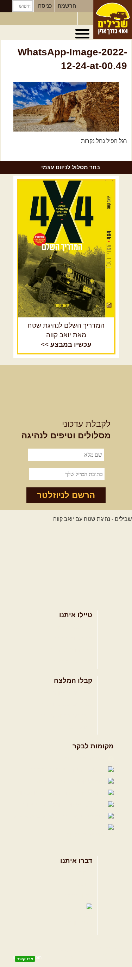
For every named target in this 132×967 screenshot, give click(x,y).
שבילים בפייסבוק (85, 758)
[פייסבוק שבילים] (34, 18)
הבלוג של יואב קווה (39, 793)
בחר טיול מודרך (73, 638)
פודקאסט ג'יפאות (44, 805)
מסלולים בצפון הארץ (67, 693)
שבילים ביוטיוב (53, 781)
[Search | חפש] (6, 6)
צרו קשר (82, 884)
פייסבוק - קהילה (49, 770)
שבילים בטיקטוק (86, 835)
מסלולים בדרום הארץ (66, 716)
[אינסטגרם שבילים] (47, 18)
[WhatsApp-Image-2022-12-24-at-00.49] (66, 106)
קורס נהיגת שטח (72, 661)
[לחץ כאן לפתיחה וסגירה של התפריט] (83, 33)
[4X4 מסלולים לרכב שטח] (66, 249)
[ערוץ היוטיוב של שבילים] (60, 18)
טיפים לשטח (77, 727)
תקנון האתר (78, 896)
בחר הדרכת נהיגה (70, 650)
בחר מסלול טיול (73, 627)
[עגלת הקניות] (72, 18)
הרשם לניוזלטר (66, 495)
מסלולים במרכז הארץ (66, 704)
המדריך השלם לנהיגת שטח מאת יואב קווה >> (66, 335)
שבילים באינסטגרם (36, 816)
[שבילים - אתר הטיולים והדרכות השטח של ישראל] (112, 19)
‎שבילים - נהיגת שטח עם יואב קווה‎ (92, 519)
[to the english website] (6, 18)
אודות (85, 873)
